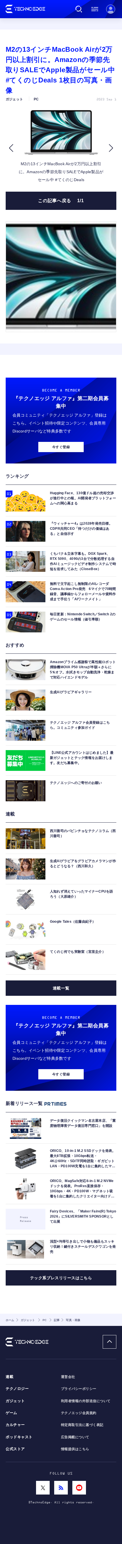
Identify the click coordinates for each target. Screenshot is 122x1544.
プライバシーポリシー (78, 1389)
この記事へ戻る (61, 200)
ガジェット (15, 1401)
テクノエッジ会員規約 (78, 1413)
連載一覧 (61, 988)
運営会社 (68, 1377)
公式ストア (15, 1449)
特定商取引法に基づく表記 (82, 1425)
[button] (11, 148)
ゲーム (11, 1413)
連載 (9, 1377)
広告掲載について (75, 1437)
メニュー (95, 9)
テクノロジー (17, 1389)
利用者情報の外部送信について (86, 1401)
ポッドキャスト (19, 1437)
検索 (79, 9)
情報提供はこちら (75, 1449)
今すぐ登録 (61, 447)
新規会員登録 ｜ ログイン (110, 9)
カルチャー (15, 1425)
